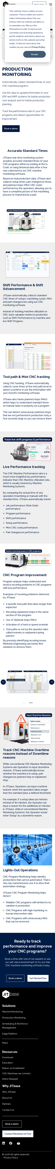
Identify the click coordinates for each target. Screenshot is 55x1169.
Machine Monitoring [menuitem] (12, 1011)
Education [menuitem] (7, 1062)
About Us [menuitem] (7, 1098)
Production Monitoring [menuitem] (14, 1017)
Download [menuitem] (7, 1057)
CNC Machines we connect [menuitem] (16, 1073)
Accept (34, 54)
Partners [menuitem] (6, 1104)
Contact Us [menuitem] (8, 1110)
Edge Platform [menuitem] (9, 1033)
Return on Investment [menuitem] (13, 1068)
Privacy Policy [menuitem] (11, 1157)
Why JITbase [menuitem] (9, 1092)
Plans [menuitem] (5, 1043)
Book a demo (11, 128)
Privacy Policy (38, 47)
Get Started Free (37, 978)
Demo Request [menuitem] (10, 1079)
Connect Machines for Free (17, 1134)
